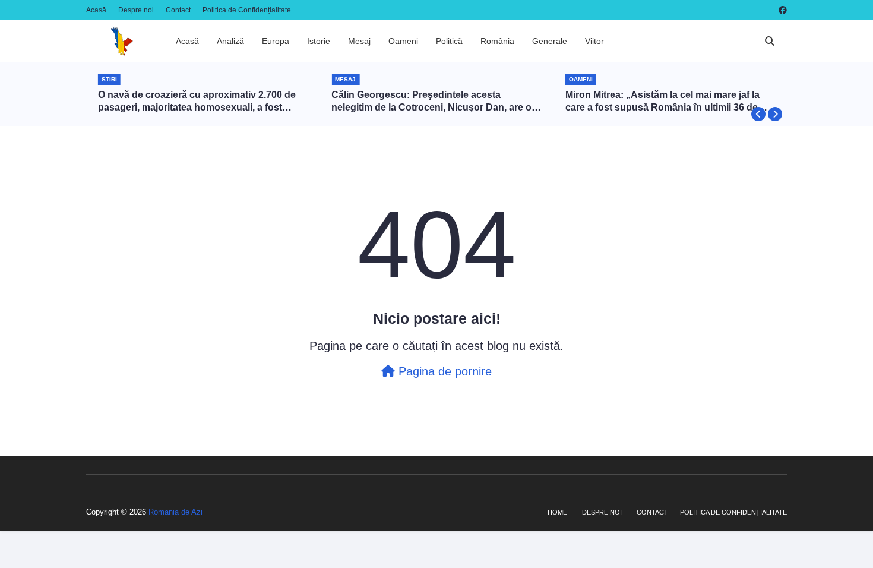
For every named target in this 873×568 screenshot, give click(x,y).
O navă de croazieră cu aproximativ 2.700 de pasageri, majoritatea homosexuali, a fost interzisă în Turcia (197, 102)
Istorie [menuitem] (318, 41)
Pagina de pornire (443, 371)
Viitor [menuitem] (594, 41)
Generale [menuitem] (549, 41)
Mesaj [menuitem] (359, 41)
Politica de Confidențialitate (247, 10)
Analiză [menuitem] (230, 41)
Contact (178, 10)
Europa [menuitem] (275, 41)
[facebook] (781, 10)
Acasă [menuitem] (187, 41)
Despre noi (136, 10)
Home (557, 512)
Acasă (96, 10)
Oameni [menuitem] (403, 41)
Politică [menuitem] (449, 41)
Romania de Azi (175, 511)
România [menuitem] (497, 41)
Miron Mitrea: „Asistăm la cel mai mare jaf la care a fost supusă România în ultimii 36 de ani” (662, 102)
